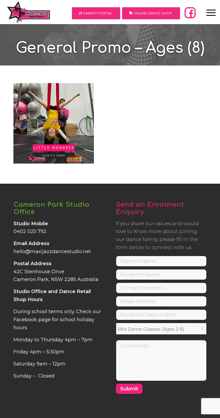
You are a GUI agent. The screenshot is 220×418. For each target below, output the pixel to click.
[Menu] (208, 12)
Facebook (25, 320)
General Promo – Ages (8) (110, 48)
